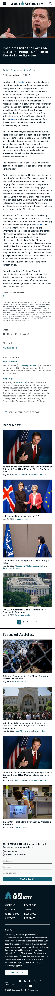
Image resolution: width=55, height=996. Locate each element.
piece (13, 119)
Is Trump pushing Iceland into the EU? (21, 516)
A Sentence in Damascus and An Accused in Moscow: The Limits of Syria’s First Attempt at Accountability (25, 725)
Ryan (10, 361)
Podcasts (29, 918)
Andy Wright (29, 70)
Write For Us (12, 914)
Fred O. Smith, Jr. (22, 682)
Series (27, 909)
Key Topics (30, 905)
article (39, 225)
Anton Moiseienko (22, 615)
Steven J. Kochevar (23, 827)
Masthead (10, 909)
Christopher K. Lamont (12, 568)
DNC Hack (7, 348)
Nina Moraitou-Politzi (38, 475)
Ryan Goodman (12, 70)
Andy (8, 378)
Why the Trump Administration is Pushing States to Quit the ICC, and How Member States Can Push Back (27, 469)
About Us (10, 905)
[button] (50, 3)
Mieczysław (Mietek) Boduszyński (29, 566)
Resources (30, 914)
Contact (10, 918)
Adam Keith (20, 475)
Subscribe (25, 879)
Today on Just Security (15, 855)
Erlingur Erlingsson (23, 519)
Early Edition (11, 851)
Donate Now (16, 972)
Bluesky (24, 365)
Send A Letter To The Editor (24, 412)
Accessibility (33, 990)
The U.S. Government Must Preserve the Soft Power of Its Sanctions (24, 611)
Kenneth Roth (40, 731)
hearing (21, 82)
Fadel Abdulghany (22, 731)
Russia (14, 348)
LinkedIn (34, 365)
